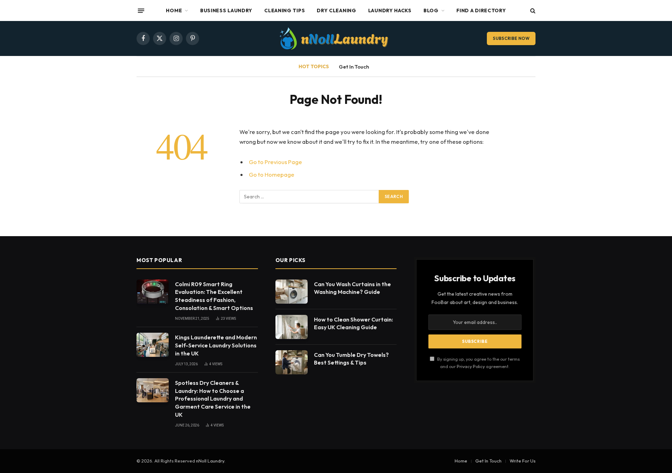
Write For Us (523, 461)
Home (174, 10)
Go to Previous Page (275, 161)
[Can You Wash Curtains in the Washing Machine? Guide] (291, 292)
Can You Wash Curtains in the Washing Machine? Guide (352, 288)
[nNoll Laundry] (336, 38)
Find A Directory (481, 10)
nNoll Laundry (210, 461)
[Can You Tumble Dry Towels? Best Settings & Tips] (291, 362)
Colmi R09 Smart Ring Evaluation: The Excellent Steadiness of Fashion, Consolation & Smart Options (214, 296)
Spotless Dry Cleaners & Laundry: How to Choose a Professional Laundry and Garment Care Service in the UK (213, 398)
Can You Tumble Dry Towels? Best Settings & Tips (351, 358)
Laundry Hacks (390, 10)
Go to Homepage (271, 174)
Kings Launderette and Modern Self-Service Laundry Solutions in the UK (216, 345)
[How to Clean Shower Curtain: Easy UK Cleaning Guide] (291, 327)
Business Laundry (226, 10)
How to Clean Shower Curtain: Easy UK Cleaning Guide (353, 323)
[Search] (532, 11)
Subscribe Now (511, 38)
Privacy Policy (471, 366)
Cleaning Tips (284, 10)
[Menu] (141, 10)
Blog (431, 10)
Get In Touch (354, 66)
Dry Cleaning (336, 10)
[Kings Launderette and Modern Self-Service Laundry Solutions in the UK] (152, 345)
